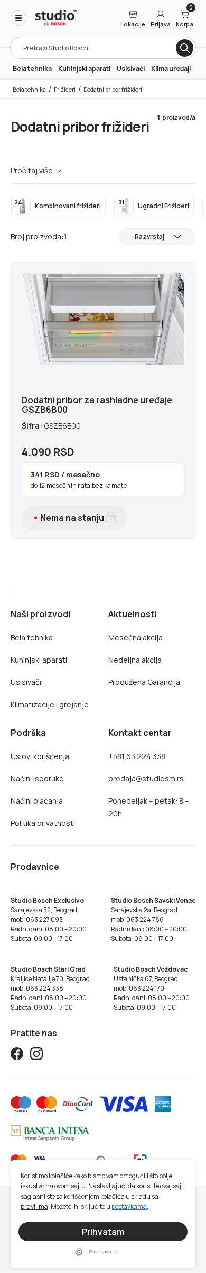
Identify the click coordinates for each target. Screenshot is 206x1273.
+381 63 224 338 (136, 756)
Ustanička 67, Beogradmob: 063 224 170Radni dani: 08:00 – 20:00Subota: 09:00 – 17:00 (152, 988)
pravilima (34, 1206)
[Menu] (18, 18)
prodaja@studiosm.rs (146, 778)
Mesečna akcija (135, 638)
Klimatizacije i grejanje (50, 704)
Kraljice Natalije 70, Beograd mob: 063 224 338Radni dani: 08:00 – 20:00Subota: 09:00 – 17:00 (50, 988)
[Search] (184, 48)
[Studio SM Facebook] (17, 1055)
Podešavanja (103, 1251)
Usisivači (131, 68)
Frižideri (65, 89)
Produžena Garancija (144, 682)
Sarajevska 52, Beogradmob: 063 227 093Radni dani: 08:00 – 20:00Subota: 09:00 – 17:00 (49, 919)
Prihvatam (103, 1232)
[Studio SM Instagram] (36, 1055)
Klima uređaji (171, 68)
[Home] (56, 18)
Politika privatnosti (43, 823)
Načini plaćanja (37, 801)
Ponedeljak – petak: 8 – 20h (148, 807)
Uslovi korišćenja (40, 756)
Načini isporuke (37, 778)
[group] (58, 206)
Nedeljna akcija (135, 660)
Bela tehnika (32, 68)
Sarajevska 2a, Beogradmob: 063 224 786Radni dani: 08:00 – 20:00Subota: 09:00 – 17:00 (153, 919)
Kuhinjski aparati (84, 68)
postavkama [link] (129, 1206)
